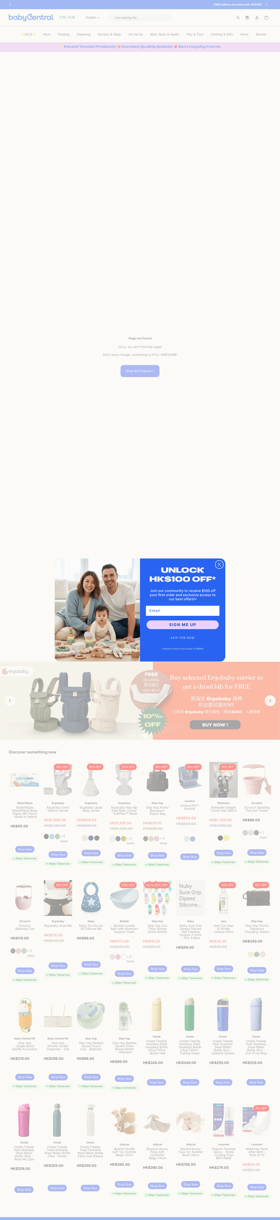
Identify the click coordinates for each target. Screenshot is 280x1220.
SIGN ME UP (182, 624)
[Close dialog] (219, 564)
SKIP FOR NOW (183, 637)
